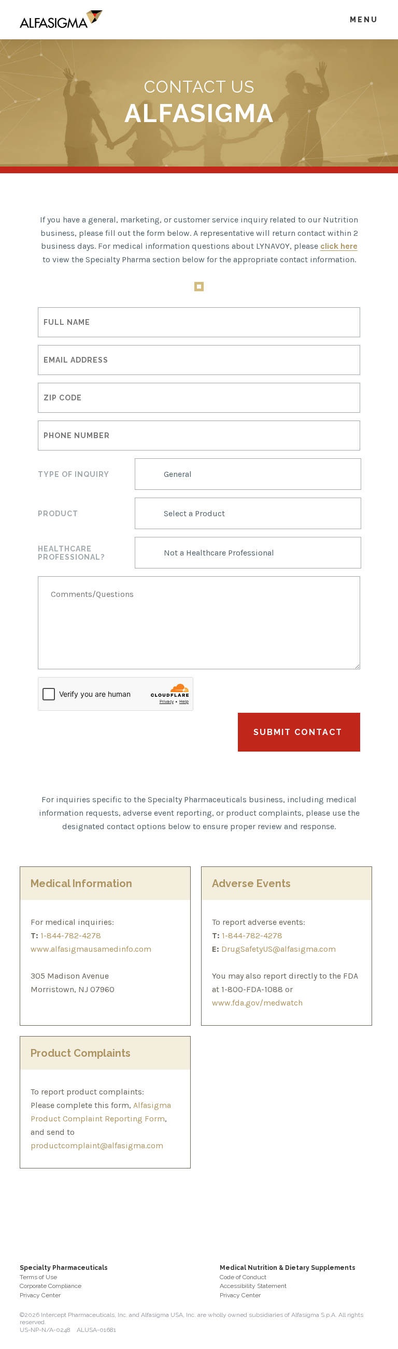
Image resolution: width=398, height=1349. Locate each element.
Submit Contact (298, 732)
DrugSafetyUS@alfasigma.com (277, 949)
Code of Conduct (243, 1277)
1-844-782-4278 (69, 935)
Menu (364, 20)
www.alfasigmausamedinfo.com (91, 949)
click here (339, 246)
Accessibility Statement (253, 1286)
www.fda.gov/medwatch (257, 1003)
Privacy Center (40, 1295)
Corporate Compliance (50, 1286)
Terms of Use (38, 1277)
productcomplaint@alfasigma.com (97, 1145)
